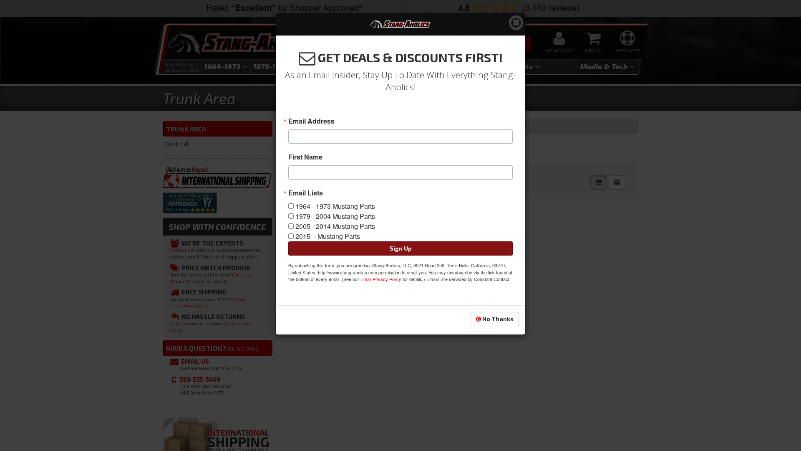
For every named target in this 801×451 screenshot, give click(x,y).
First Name (305, 157)
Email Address (311, 121)
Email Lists (305, 193)
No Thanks (497, 318)
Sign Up (401, 248)
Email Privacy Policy (380, 279)
